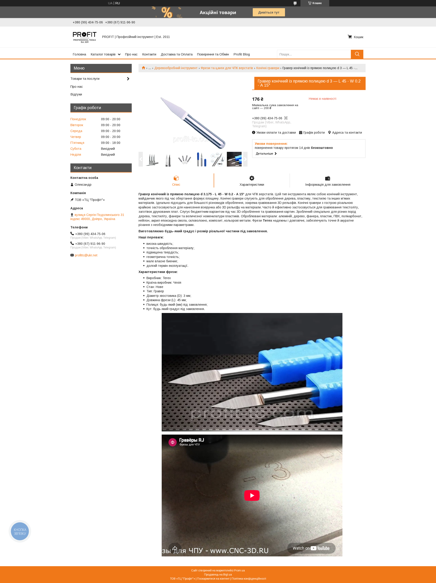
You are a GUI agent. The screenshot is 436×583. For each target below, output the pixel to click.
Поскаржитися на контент (213, 578)
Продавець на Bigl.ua (218, 574)
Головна (79, 54)
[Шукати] (357, 54)
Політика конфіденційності (249, 578)
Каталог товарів (103, 54)
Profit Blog (241, 54)
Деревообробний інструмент (176, 68)
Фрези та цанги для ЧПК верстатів (227, 68)
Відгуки (76, 94)
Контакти (149, 54)
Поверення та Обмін (213, 54)
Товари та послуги (84, 78)
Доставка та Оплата (177, 54)
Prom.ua (239, 570)
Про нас (131, 54)
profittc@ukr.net (86, 255)
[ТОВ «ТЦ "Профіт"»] (85, 37)
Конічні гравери (267, 68)
